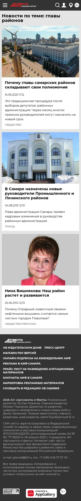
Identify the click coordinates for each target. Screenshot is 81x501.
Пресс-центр (54, 347)
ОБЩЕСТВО (13, 124)
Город (10, 226)
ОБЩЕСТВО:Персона (20, 324)
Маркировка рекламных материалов (33, 383)
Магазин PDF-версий (19, 353)
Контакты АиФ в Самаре (22, 377)
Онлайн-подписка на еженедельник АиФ (37, 358)
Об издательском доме (22, 347)
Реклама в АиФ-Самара (21, 363)
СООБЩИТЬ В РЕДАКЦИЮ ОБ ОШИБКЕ (31, 388)
